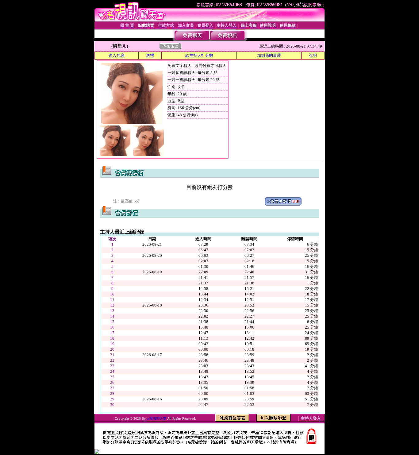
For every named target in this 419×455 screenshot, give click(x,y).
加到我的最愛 (269, 55)
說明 (313, 55)
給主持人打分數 (199, 55)
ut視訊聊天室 (156, 418)
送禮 (150, 55)
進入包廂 (117, 55)
